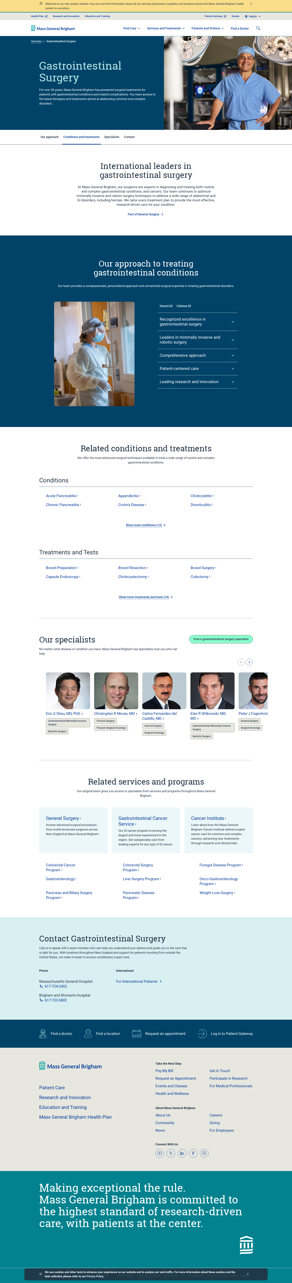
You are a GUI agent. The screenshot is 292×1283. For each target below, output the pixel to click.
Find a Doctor (240, 28)
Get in (220, 1071)
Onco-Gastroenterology (219, 881)
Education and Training (97, 16)
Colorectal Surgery (138, 867)
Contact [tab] (129, 137)
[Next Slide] (249, 662)
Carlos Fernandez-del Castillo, (159, 716)
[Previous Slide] (241, 662)
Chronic (62, 505)
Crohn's (131, 505)
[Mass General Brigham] (53, 28)
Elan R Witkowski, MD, (208, 716)
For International (136, 981)
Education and (63, 1107)
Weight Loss (216, 893)
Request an (175, 1078)
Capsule (62, 577)
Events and (171, 1086)
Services (36, 41)
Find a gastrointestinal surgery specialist (221, 639)
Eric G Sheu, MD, (63, 713)
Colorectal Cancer (60, 867)
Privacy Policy (95, 1276)
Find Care (129, 28)
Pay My (164, 1071)
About (162, 1115)
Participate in (229, 1078)
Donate (235, 16)
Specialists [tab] (111, 137)
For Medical (231, 1086)
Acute (61, 496)
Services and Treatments (164, 28)
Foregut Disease (220, 865)
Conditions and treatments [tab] (81, 137)
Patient (52, 1087)
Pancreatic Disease (138, 895)
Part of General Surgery (143, 214)
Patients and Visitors (206, 28)
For (222, 1130)
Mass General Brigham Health (75, 1117)
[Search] (258, 28)
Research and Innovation (66, 16)
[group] (61, 706)
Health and (172, 1093)
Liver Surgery (141, 879)
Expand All (166, 305)
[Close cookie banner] (248, 1274)
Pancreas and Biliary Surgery (69, 895)
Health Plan (37, 16)
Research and (65, 1097)
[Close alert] (251, 4)
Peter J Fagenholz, (257, 713)
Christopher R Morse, (114, 713)
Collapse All (184, 305)
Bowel (61, 568)
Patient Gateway (214, 16)
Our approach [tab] (50, 137)
